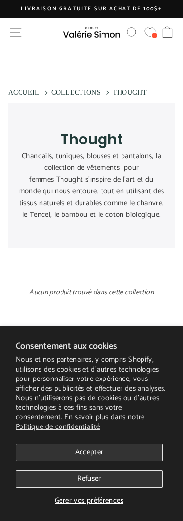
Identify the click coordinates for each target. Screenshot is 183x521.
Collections (76, 92)
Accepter (89, 452)
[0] (150, 32)
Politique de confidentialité (58, 427)
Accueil (24, 92)
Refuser (89, 479)
